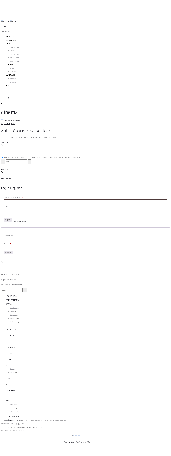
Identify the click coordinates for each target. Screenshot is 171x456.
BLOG (8, 85)
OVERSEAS (14, 71)
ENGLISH (13, 82)
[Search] (7, 91)
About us (10, 37)
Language (11, 329)
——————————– (15, 325)
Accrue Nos (13, 318)
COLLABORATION (16, 61)
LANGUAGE (10, 75)
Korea (12, 369)
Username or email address (13, 198)
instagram (13, 408)
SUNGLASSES (14, 54)
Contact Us (85, 442)
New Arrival (13, 308)
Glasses (12, 311)
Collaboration (14, 322)
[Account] (7, 94)
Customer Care (69, 442)
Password (7, 206)
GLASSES (13, 51)
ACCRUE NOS (14, 57)
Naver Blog (13, 411)
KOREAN (13, 78)
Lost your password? (20, 222)
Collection (11, 40)
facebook (12, 404)
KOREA (12, 68)
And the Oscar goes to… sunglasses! (26, 130)
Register (8, 252)
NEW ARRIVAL (15, 47)
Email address (9, 235)
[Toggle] (16, 296)
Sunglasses (13, 315)
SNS (7, 400)
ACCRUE (4, 26)
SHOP (8, 44)
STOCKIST (10, 64)
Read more (4, 142)
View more (4, 169)
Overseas (12, 372)
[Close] (2, 146)
